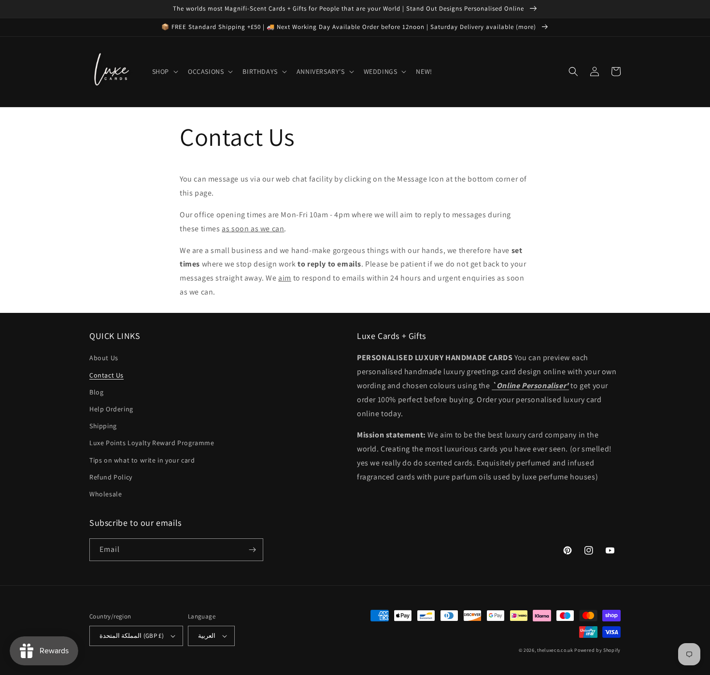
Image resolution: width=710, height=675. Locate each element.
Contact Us (106, 375)
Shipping (103, 426)
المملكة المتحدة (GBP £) (131, 636)
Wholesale (105, 494)
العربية (206, 636)
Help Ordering (111, 409)
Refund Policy (110, 477)
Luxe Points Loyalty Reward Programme (151, 442)
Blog (96, 392)
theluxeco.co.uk (555, 650)
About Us (103, 357)
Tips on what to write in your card (142, 460)
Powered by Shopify (597, 650)
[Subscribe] (252, 549)
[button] (164, 71)
